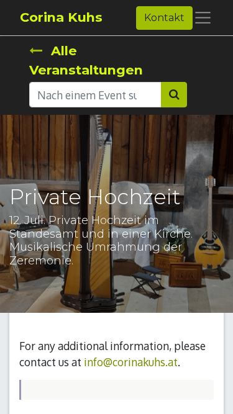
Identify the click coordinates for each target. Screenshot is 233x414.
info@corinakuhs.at (131, 362)
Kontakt (164, 18)
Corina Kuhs (61, 17)
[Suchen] (174, 94)
